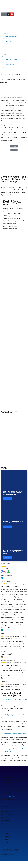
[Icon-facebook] (2, 14)
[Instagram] (8, 14)
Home (4, 31)
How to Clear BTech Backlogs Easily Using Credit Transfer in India (13, 522)
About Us (5, 33)
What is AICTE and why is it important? (15, 733)
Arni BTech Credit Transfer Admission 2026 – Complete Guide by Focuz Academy (13, 552)
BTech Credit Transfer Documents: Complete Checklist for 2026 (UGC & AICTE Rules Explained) (13, 493)
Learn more (7, 498)
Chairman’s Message (11, 36)
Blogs (3, 44)
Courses (4, 39)
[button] (14, 50)
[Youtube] (12, 14)
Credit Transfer (9, 41)
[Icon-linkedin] (5, 14)
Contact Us (5, 46)
